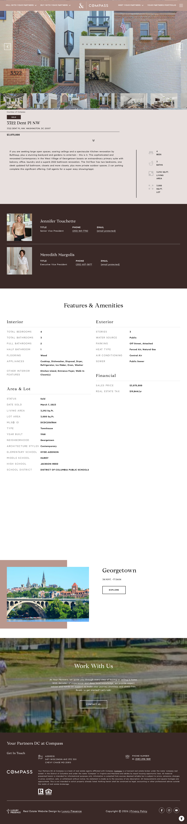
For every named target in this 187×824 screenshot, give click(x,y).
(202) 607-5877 (84, 264)
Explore (114, 590)
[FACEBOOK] (161, 810)
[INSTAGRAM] (169, 810)
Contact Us (93, 704)
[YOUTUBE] (176, 810)
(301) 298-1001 (143, 759)
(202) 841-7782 (80, 231)
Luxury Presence (72, 811)
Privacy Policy (138, 811)
